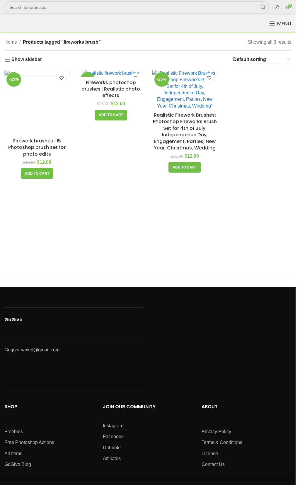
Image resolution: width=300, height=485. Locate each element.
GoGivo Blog (17, 464)
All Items (13, 453)
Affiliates (112, 458)
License (210, 453)
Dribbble (112, 447)
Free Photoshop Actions (29, 442)
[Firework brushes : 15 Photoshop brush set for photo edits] (36, 102)
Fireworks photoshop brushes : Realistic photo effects (110, 89)
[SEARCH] (263, 7)
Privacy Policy (216, 431)
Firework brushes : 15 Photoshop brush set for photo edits (37, 147)
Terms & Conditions (222, 442)
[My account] (277, 7)
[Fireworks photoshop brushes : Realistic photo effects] (110, 73)
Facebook (113, 436)
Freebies (13, 431)
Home (10, 42)
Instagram (113, 425)
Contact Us (213, 464)
